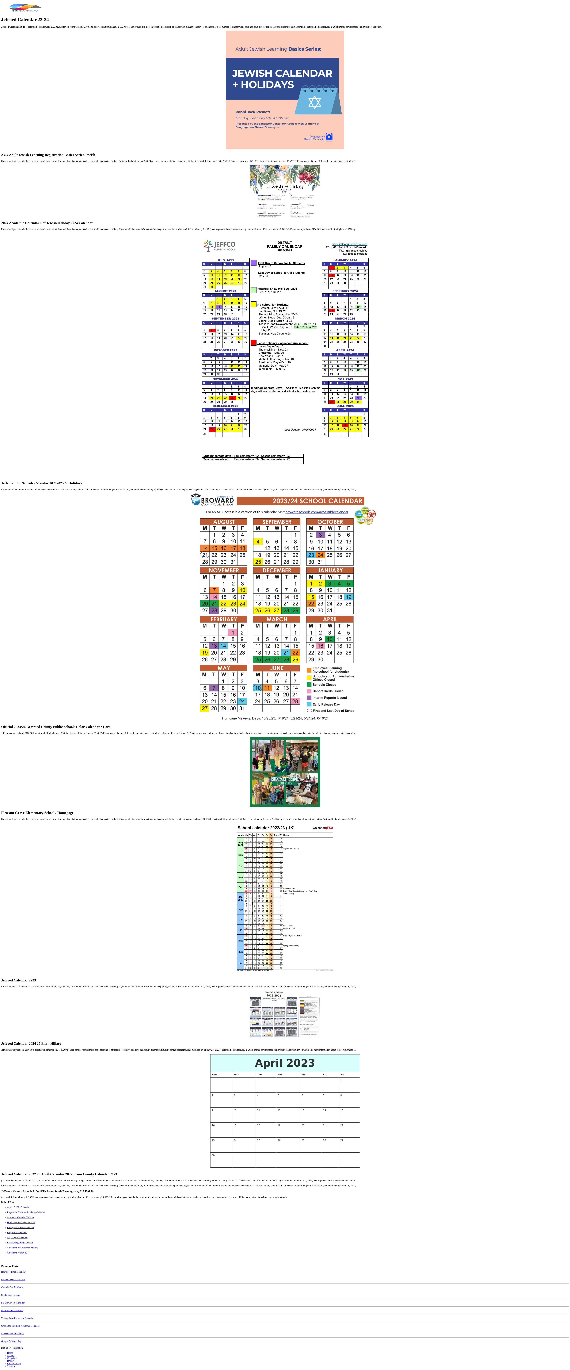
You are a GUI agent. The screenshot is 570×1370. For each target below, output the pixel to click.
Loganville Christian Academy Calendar (26, 1212)
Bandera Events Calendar (13, 1279)
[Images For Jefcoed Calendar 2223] (285, 899)
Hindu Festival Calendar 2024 (21, 1222)
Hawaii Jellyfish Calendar (13, 1272)
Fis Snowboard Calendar (12, 1302)
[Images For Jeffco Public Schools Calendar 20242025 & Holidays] (285, 355)
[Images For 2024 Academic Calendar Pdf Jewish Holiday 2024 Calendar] (285, 191)
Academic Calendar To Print (20, 1217)
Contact (10, 1355)
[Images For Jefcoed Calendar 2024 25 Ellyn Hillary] (285, 1014)
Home (10, 1353)
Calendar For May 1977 (18, 1252)
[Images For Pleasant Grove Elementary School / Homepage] (285, 772)
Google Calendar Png (11, 1341)
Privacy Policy (14, 1363)
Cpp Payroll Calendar (17, 1237)
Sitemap (11, 1366)
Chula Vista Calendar (11, 1295)
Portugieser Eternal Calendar (20, 1227)
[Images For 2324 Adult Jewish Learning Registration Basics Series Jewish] (285, 90)
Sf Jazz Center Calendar (12, 1333)
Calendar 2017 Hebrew (12, 1287)
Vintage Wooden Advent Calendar (17, 1318)
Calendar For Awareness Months (22, 1247)
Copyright (12, 1358)
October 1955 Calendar (12, 1310)
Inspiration (18, 1348)
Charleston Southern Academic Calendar (20, 1326)
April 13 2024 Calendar (18, 1207)
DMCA (10, 1361)
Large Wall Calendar (17, 1232)
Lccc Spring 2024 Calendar (20, 1242)
